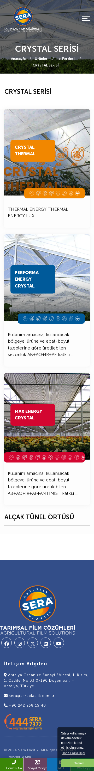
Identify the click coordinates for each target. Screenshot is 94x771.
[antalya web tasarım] (18, 757)
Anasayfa (18, 59)
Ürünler (41, 59)
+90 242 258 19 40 (27, 705)
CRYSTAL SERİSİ (46, 65)
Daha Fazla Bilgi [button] (73, 753)
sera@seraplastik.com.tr (31, 695)
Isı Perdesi (66, 59)
